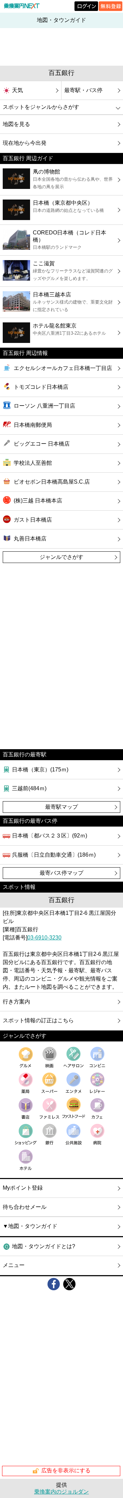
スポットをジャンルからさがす (41, 107)
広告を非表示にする (66, 1470)
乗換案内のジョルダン (61, 1492)
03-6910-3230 (44, 937)
